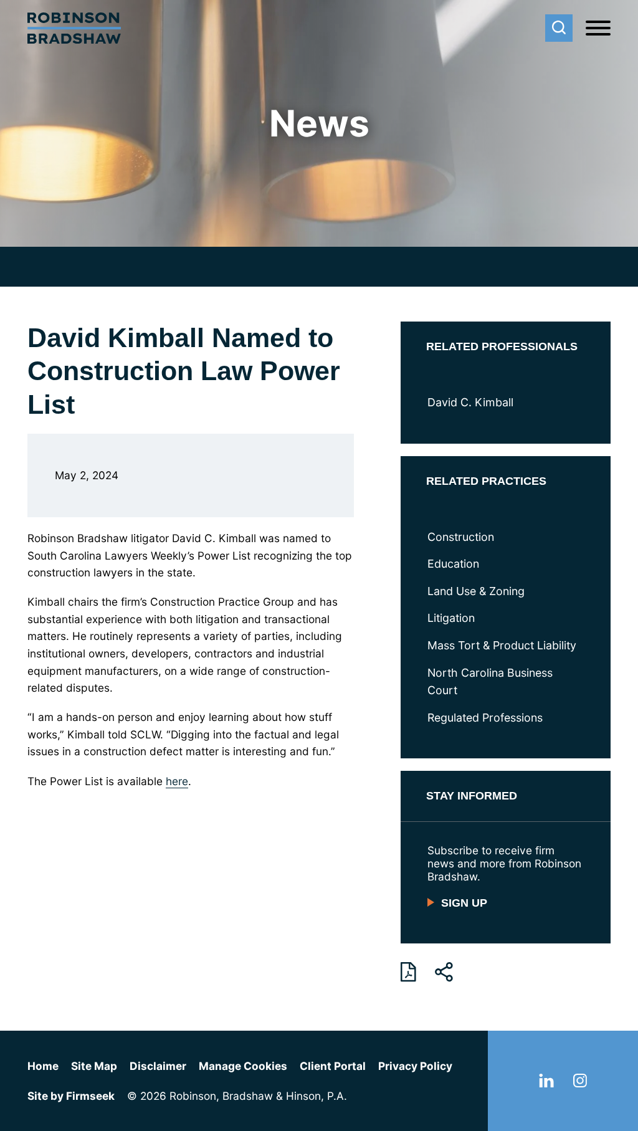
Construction (460, 536)
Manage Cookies (243, 1065)
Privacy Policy (415, 1065)
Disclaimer (158, 1065)
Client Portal (333, 1065)
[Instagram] (580, 1083)
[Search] (559, 28)
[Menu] (598, 28)
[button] (444, 972)
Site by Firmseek (71, 1095)
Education (453, 563)
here (177, 781)
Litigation (451, 617)
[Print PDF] (408, 972)
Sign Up (464, 903)
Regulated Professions (485, 717)
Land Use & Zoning (476, 591)
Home (43, 1065)
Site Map (94, 1065)
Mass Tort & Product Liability (501, 645)
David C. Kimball (470, 402)
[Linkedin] (546, 1083)
